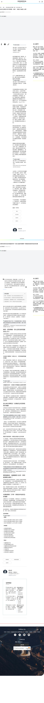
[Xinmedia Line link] (29, 635)
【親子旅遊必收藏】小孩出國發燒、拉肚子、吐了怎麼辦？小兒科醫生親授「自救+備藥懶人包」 (20, 598)
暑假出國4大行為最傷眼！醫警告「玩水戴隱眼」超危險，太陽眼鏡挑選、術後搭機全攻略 (20, 606)
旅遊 (3, 7)
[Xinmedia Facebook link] (15, 635)
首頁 (0, 7)
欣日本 (3, 12)
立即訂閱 (22, 644)
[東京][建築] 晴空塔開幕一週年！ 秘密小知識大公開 (14, 7)
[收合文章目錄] (25, 293)
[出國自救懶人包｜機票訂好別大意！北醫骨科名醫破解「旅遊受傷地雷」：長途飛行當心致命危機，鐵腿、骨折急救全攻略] (11, 590)
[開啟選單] (2, 2)
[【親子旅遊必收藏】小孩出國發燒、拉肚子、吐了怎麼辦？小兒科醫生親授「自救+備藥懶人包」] (11, 599)
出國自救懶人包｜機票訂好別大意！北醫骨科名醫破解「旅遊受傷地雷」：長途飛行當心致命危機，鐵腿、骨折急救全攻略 (20, 589)
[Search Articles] (39, 1)
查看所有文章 (21, 231)
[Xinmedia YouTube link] (24, 635)
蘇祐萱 (3, 246)
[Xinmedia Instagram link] (20, 635)
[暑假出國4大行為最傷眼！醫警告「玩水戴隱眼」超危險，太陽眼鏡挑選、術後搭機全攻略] (11, 608)
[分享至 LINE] (4, 44)
